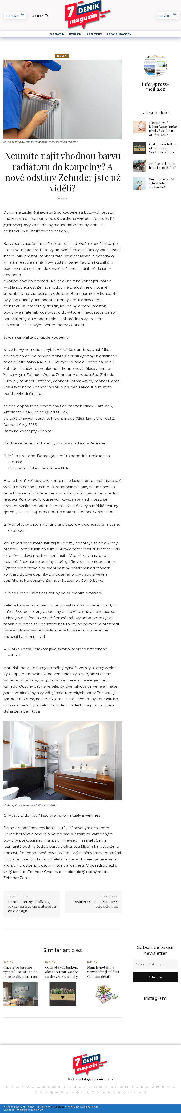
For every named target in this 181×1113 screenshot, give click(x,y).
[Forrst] (80, 1086)
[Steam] (72, 1092)
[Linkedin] (116, 1086)
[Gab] (85, 1086)
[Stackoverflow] (67, 1092)
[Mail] (121, 1086)
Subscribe (155, 977)
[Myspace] (137, 1086)
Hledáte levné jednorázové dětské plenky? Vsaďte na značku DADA (163, 128)
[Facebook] (64, 1086)
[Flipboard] (74, 1086)
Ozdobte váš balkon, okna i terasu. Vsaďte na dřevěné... (163, 148)
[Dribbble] (48, 1086)
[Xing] (145, 1092)
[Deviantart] (33, 1086)
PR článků (57, 1107)
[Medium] (126, 1086)
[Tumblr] (88, 1092)
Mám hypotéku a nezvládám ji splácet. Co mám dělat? (103, 972)
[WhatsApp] (113, 1092)
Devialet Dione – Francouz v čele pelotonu (95, 904)
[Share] (46, 1092)
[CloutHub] (17, 1086)
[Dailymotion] (23, 1086)
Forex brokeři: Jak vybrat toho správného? (162, 183)
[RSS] (41, 1092)
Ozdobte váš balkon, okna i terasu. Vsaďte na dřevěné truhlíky (61, 972)
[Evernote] (59, 1086)
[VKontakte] (108, 1092)
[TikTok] (82, 1092)
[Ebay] (54, 1086)
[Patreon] (157, 1086)
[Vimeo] (103, 1092)
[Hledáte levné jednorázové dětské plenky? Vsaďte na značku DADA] (139, 127)
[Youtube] (139, 1092)
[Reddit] (173, 1086)
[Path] (152, 1086)
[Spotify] (62, 1092)
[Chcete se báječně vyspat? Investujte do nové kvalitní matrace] (20, 994)
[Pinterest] (168, 1086)
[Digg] (38, 1086)
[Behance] (7, 1086)
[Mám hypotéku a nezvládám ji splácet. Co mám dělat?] (104, 994)
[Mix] (131, 1086)
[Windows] (119, 1092)
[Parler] (147, 1086)
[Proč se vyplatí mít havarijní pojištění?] (139, 166)
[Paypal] (162, 1086)
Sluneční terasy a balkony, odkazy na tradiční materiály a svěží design (32, 906)
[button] (40, 15)
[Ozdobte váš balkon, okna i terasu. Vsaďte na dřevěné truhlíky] (139, 148)
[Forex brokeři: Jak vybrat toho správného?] (139, 183)
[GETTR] (90, 1086)
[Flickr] (69, 1086)
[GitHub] (95, 1086)
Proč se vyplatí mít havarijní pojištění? (162, 166)
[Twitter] (98, 1092)
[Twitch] (93, 1092)
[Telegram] (77, 1092)
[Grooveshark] (100, 1086)
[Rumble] (36, 1092)
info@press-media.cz (155, 86)
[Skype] (51, 1092)
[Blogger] (12, 1086)
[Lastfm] (111, 1086)
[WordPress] (124, 1092)
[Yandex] (134, 1092)
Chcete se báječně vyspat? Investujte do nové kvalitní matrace (20, 972)
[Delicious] (28, 1086)
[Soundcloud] (56, 1092)
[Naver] (142, 1086)
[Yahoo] (129, 1092)
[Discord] (43, 1086)
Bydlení (62, 55)
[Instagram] (105, 1086)
